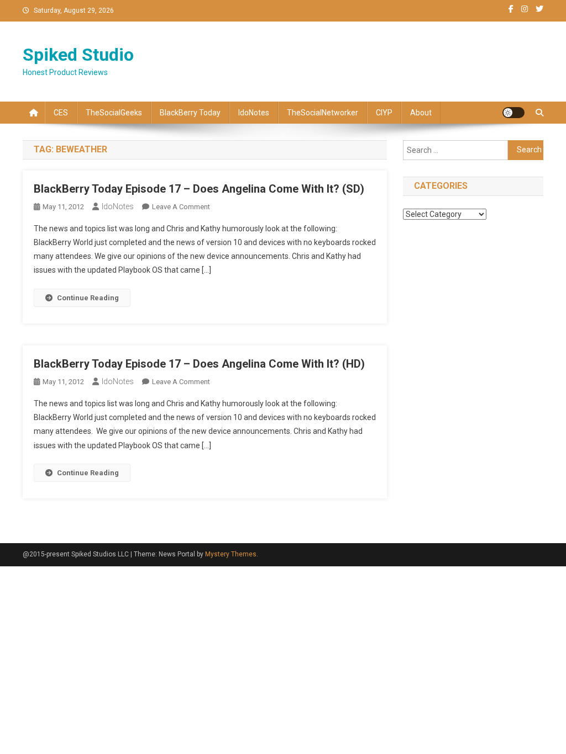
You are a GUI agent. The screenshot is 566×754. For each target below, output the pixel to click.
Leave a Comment (181, 207)
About (421, 112)
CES (61, 112)
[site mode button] (513, 112)
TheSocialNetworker (322, 112)
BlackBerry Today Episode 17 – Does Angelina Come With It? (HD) (199, 363)
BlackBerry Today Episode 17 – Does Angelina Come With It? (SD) (199, 188)
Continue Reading (88, 298)
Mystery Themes (230, 554)
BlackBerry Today (190, 112)
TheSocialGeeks (114, 112)
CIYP (384, 112)
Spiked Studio (78, 54)
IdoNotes (253, 112)
